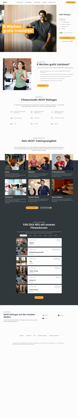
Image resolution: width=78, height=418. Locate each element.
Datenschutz (28, 335)
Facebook (61, 315)
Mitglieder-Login (65, 26)
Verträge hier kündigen (42, 335)
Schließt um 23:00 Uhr (66, 32)
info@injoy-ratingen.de (66, 24)
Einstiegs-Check (52, 2)
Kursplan (63, 28)
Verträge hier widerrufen (54, 335)
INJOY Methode (37, 2)
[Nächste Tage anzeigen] (60, 235)
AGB (34, 335)
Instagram (46, 315)
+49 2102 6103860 (65, 22)
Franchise (44, 2)
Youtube (45, 318)
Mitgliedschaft (28, 2)
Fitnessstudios (20, 2)
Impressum (21, 335)
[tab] (23, 235)
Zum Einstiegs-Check (66, 41)
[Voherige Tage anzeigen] (17, 235)
